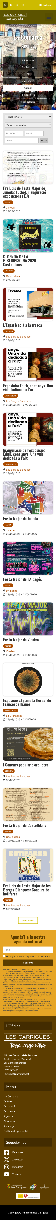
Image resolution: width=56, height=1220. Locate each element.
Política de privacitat (16, 1131)
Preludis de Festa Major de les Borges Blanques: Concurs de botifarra (27, 889)
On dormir (10, 1106)
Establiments (28, 81)
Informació (28, 60)
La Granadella (14, 715)
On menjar (10, 1111)
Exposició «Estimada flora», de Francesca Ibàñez (27, 702)
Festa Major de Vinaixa (21, 639)
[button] (49, 17)
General (9, 771)
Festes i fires (28, 94)
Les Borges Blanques (18, 336)
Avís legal (9, 1126)
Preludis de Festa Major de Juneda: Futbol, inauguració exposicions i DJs (24, 192)
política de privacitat (39, 956)
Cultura (9, 271)
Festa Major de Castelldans (24, 825)
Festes (8, 202)
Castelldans (13, 276)
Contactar (10, 1121)
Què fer (8, 1101)
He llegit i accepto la (28, 956)
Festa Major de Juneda (20, 518)
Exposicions (10, 396)
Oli (27, 74)
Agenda (28, 87)
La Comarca (11, 1096)
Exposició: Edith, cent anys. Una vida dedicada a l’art (28, 387)
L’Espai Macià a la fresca (22, 325)
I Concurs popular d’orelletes (26, 765)
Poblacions (28, 67)
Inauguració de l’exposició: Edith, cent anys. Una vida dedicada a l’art (24, 454)
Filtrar (44, 140)
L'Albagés (11, 590)
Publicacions (28, 101)
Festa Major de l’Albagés (22, 579)
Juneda (10, 207)
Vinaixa (10, 651)
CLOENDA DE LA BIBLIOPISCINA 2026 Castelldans (19, 260)
